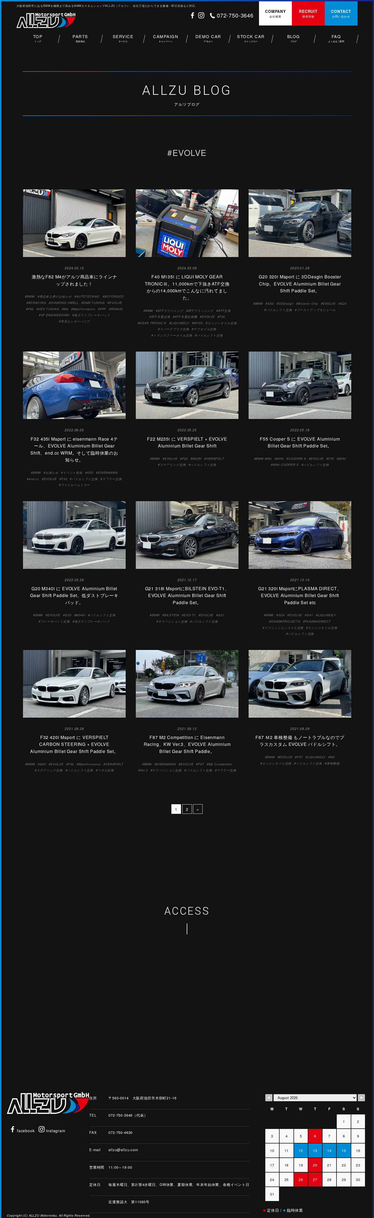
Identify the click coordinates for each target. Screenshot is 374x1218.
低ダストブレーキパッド (92, 315)
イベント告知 (72, 472)
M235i (197, 459)
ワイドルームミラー (75, 485)
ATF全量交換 (160, 317)
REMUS (117, 309)
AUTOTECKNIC (88, 296)
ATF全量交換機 (186, 317)
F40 (222, 317)
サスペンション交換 (173, 621)
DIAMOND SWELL (65, 303)
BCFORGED (114, 296)
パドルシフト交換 (210, 335)
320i (270, 303)
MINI (280, 459)
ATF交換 (224, 311)
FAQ (336, 38)
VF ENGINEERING (55, 315)
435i (90, 472)
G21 (221, 615)
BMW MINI (264, 459)
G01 (310, 615)
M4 (66, 309)
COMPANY (275, 13)
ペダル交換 (106, 770)
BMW (31, 296)
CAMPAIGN (165, 38)
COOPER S (297, 459)
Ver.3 (144, 770)
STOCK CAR (251, 38)
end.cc (34, 479)
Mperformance (84, 309)
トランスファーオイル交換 (172, 335)
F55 (331, 459)
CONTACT (341, 13)
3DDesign (286, 303)
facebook (25, 1130)
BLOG (293, 38)
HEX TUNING (48, 309)
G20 (343, 303)
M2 (332, 757)
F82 (31, 309)
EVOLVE (115, 303)
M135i (198, 323)
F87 (201, 764)
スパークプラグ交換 (174, 329)
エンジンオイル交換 (222, 323)
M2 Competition (220, 764)
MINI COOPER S (286, 465)
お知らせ (51, 472)
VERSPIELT (215, 459)
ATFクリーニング (170, 311)
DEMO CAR (208, 38)
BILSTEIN (171, 615)
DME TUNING (94, 303)
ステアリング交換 (173, 465)
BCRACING (37, 303)
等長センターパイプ (75, 321)
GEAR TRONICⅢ (152, 323)
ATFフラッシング (201, 311)
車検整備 (333, 763)
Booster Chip (308, 303)
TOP (38, 38)
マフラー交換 (112, 479)
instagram (55, 1130)
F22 (185, 459)
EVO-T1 (190, 615)
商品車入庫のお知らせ (55, 296)
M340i (80, 615)
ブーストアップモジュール (316, 310)
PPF (103, 309)
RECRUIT (308, 13)
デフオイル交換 (205, 329)
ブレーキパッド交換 (55, 621)
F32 (64, 479)
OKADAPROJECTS (285, 621)
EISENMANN (108, 472)
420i (43, 764)
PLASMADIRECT (318, 621)
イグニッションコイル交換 (283, 628)
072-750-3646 (235, 15)
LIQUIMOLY (180, 323)
